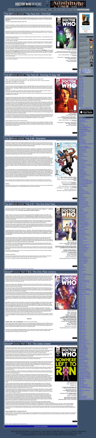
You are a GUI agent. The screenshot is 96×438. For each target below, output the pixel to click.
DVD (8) (80, 187)
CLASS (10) (81, 163)
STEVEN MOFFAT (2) (83, 358)
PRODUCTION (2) (83, 263)
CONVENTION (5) (82, 173)
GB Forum (70, 9)
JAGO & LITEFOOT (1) (83, 221)
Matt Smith (29, 117)
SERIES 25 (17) (82, 318)
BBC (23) (81, 138)
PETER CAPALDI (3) (83, 260)
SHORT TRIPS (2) (82, 345)
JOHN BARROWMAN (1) (84, 224)
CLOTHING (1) (82, 166)
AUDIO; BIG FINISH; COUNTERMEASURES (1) (84, 129)
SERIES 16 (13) (82, 302)
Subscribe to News (84, 69)
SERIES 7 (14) (82, 331)
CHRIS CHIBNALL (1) (83, 160)
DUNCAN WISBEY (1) (83, 186)
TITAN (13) (81, 383)
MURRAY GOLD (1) (83, 241)
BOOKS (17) (81, 154)
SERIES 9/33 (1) (82, 338)
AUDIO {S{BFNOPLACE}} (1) (85, 127)
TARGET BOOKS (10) (83, 362)
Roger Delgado (10, 232)
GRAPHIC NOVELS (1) (83, 213)
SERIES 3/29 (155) (83, 322)
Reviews (50, 9)
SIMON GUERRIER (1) (83, 348)
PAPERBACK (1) (82, 256)
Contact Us (83, 72)
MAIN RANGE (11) (83, 233)
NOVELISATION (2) (83, 250)
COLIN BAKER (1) (83, 167)
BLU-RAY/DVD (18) (83, 152)
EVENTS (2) (81, 196)
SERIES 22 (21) (82, 313)
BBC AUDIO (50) (82, 141)
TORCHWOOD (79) (83, 386)
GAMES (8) (81, 210)
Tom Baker (37, 214)
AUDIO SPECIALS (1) (83, 126)
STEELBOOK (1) (82, 356)
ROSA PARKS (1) (82, 270)
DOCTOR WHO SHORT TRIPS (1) (86, 182)
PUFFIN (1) (81, 264)
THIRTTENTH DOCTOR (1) (84, 375)
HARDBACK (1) (82, 214)
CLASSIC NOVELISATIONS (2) (85, 164)
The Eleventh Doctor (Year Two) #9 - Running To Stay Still (32, 75)
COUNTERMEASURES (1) (84, 174)
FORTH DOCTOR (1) (83, 204)
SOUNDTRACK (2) (83, 351)
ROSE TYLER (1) (82, 273)
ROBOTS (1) (81, 269)
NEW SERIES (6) (82, 246)
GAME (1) (81, 209)
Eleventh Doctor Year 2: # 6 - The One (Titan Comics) (30, 272)
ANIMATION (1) (82, 120)
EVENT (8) (81, 194)
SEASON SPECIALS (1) (84, 280)
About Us (64, 9)
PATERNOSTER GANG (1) (84, 257)
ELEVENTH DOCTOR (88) (84, 193)
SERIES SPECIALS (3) (83, 341)
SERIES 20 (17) (82, 311)
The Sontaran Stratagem (69, 403)
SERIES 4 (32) (82, 323)
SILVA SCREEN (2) (83, 346)
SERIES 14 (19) (82, 299)
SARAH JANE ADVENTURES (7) (86, 274)
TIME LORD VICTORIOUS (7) (85, 376)
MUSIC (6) (81, 243)
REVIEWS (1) (82, 266)
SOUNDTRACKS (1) (83, 352)
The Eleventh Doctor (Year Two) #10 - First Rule (28, 14)
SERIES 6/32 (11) (82, 329)
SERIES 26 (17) (82, 319)
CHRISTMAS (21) (82, 162)
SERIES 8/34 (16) (82, 335)
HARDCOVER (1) (82, 216)
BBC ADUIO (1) (82, 139)
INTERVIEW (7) (82, 220)
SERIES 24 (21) (82, 316)
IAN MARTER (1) (82, 217)
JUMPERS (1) (82, 227)
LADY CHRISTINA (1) (83, 229)
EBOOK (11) (81, 189)
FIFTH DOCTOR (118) (83, 202)
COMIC (10, 71)
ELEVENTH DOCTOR (16, 71)
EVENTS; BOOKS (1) (83, 197)
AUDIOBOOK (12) (82, 133)
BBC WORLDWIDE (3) (83, 146)
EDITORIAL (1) (82, 190)
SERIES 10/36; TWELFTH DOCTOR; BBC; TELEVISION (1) (85, 289)
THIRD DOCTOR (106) (83, 370)
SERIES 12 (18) (82, 296)
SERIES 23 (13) (82, 315)
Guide (55, 9)
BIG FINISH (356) (82, 149)
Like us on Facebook (84, 71)
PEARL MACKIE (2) (83, 259)
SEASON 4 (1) (82, 279)
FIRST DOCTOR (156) (83, 203)
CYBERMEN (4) (82, 176)
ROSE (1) (81, 271)
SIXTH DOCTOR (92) (83, 349)
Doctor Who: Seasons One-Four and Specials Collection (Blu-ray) (85, 28)
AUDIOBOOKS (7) (82, 135)
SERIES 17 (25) (82, 303)
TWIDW (59, 9)
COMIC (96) (81, 169)
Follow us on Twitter (84, 70)
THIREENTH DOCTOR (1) (84, 372)
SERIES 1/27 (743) (83, 284)
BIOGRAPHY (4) (82, 150)
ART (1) (80, 123)
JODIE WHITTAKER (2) (83, 223)
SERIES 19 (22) (82, 306)
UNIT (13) (81, 392)
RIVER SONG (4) (82, 267)
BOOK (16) (81, 153)
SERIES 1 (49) (82, 283)
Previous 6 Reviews (40, 426)
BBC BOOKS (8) (82, 142)
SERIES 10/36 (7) (82, 287)
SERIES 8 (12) (82, 333)
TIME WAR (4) (82, 382)
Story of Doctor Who (21, 9)
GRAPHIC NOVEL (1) (83, 212)
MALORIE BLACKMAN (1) (84, 234)
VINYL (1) (81, 393)
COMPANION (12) (82, 172)
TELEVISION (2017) (83, 365)
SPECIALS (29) (82, 355)
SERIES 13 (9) (82, 298)
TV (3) (80, 389)
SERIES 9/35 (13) (82, 339)
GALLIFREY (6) (82, 207)
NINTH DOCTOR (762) (83, 249)
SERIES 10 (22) (82, 286)
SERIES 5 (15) (82, 325)
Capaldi (15, 297)
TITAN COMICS (31, 71)
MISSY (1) (81, 240)
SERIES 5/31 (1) (82, 326)
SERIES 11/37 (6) (82, 292)
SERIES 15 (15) (82, 301)
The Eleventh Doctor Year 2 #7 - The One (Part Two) (30, 204)
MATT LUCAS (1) (82, 237)
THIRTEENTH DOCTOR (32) (85, 373)
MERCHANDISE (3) (83, 239)
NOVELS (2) (81, 253)
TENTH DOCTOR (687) (84, 366)
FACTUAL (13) (82, 200)
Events (29, 9)
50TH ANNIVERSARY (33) (84, 119)
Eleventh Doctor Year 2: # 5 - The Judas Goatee (28, 344)
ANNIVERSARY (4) (83, 121)
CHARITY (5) (81, 159)
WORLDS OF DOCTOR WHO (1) (85, 399)
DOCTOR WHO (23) (83, 179)
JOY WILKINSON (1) (83, 226)
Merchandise (35, 9)
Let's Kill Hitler (47, 171)
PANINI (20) (81, 254)
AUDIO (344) (81, 124)
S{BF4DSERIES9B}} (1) (84, 359)
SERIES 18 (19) (82, 305)
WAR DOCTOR (24, 71)
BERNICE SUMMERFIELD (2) (85, 147)
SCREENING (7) (82, 276)
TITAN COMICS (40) (83, 384)
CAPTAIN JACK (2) (83, 156)
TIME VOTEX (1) (82, 380)
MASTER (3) (81, 236)
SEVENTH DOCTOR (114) (84, 343)
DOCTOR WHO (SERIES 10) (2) (85, 180)
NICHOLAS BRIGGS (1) (84, 247)
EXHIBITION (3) (82, 199)
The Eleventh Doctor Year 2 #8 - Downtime (25, 138)
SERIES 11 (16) (82, 291)
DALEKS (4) (81, 177)
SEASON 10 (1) (82, 277)
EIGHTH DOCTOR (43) (83, 192)
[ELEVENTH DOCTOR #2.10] (66, 33)
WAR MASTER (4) (83, 397)
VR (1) (80, 394)
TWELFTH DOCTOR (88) (84, 390)
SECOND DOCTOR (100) (84, 281)
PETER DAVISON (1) (83, 261)
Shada (32, 216)
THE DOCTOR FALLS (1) (84, 368)
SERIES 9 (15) (82, 336)
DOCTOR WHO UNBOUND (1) (85, 183)
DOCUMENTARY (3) (83, 184)
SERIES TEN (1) (82, 342)
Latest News (11, 9)
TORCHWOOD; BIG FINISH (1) (85, 387)
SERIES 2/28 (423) (83, 309)
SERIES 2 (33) (82, 308)
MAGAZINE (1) (82, 231)
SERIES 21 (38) (82, 312)
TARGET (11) (81, 361)
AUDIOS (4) (81, 136)
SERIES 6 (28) (82, 328)
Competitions (43, 9)
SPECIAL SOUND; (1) (83, 353)
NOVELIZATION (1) (83, 251)
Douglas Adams (29, 215)
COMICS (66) (82, 170)
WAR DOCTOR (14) (83, 396)
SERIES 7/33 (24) (82, 332)
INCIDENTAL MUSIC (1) (84, 219)
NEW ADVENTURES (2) (84, 244)
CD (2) (80, 157)
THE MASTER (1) (82, 369)
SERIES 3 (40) (82, 321)
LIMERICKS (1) (82, 230)
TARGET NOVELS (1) (83, 363)
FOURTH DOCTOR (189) (84, 206)
